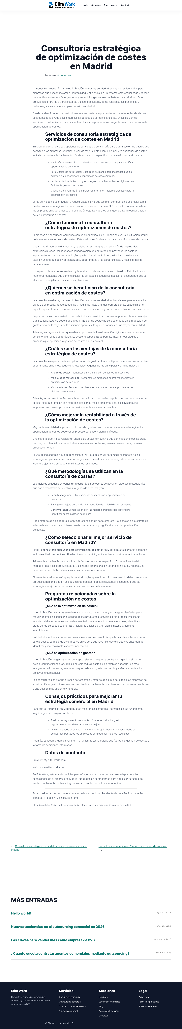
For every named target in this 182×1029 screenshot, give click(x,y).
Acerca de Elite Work (109, 1011)
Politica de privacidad (149, 1001)
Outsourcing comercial (70, 1001)
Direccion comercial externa (72, 1006)
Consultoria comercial (69, 997)
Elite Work (62, 5)
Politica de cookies (148, 1006)
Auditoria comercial (68, 1011)
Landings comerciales (109, 1001)
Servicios (103, 997)
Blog (101, 1006)
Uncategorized (65, 75)
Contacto (103, 1015)
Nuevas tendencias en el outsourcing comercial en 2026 (58, 927)
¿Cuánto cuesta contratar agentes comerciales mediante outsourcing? (70, 953)
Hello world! (21, 913)
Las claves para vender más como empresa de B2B (53, 940)
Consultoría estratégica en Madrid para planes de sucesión (133, 846)
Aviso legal (144, 997)
